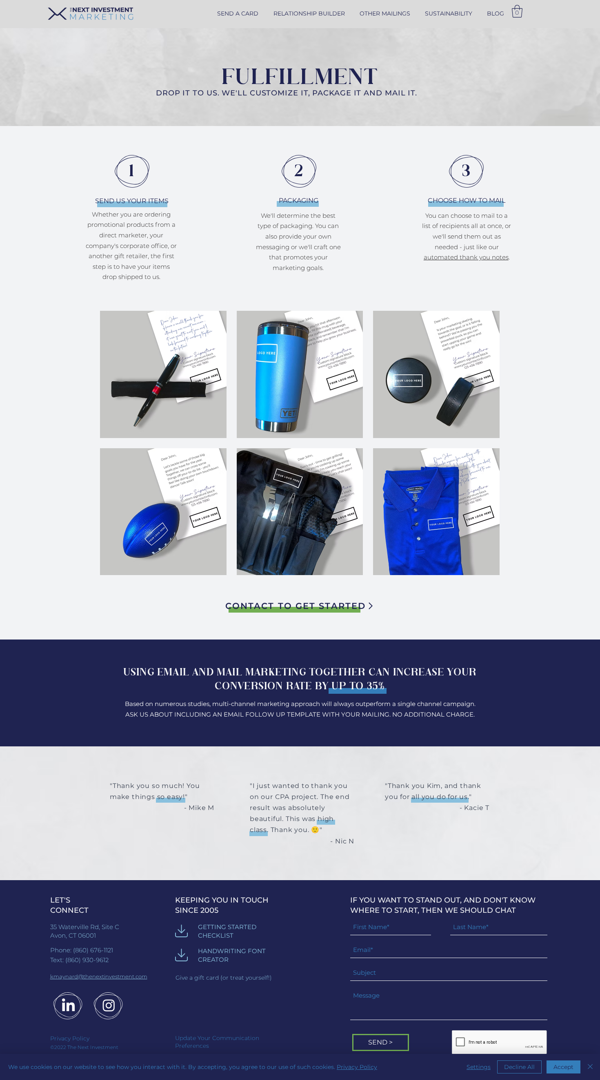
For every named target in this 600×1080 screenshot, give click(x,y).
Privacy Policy (357, 1067)
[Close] (590, 1066)
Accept (563, 1067)
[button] (385, 13)
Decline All (519, 1067)
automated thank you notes (466, 257)
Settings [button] (479, 1067)
